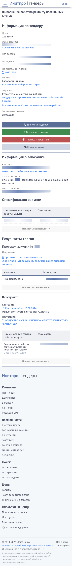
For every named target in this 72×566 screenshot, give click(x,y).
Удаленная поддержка (15, 527)
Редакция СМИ (10, 412)
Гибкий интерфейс (13, 450)
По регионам (9, 467)
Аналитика (8, 454)
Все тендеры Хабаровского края (21, 84)
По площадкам (10, 477)
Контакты (7, 171)
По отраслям (9, 472)
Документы (8, 397)
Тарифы (6, 489)
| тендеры (27, 4)
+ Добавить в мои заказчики (31, 171)
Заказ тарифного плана (15, 494)
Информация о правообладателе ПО (23, 549)
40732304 (10, 72)
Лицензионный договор (16, 499)
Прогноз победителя (37, 139)
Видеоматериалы (12, 522)
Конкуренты (9, 435)
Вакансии (7, 402)
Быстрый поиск (11, 425)
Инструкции (9, 517)
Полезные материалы (14, 512)
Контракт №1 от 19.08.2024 (20, 308)
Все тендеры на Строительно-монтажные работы (31, 105)
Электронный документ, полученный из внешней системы (33, 262)
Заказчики (8, 440)
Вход (64, 3)
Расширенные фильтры (15, 430)
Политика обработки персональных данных (27, 545)
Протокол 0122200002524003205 (23, 257)
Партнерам (8, 392)
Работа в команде (12, 445)
